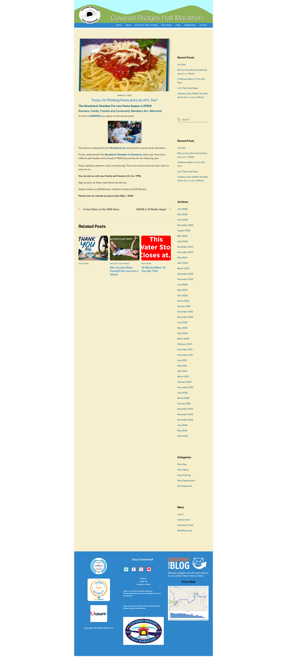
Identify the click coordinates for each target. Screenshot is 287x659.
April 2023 (182, 295)
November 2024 (185, 252)
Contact (203, 25)
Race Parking (184, 475)
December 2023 (185, 274)
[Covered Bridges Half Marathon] (89, 22)
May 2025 (182, 236)
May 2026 (182, 214)
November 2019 (185, 414)
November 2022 (185, 317)
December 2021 (185, 349)
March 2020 (183, 398)
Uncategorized (184, 486)
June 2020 (182, 392)
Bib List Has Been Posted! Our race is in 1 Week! (124, 271)
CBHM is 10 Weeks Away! (151, 209)
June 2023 (182, 284)
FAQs (178, 25)
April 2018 (182, 436)
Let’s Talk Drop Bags (187, 88)
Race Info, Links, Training (146, 25)
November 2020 (185, 387)
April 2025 (182, 241)
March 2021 (183, 376)
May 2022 (182, 328)
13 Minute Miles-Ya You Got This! (153, 269)
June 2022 (182, 322)
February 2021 (184, 382)
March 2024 (183, 268)
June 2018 (182, 425)
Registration (190, 25)
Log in (180, 514)
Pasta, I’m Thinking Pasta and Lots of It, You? (125, 100)
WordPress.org (184, 530)
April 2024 (182, 263)
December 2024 (185, 247)
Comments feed (185, 525)
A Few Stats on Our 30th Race (101, 209)
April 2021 (182, 371)
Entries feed (183, 519)
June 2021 (182, 360)
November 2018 (185, 420)
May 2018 (182, 430)
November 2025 (185, 225)
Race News (166, 25)
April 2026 (182, 220)
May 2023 (182, 290)
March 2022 (183, 338)
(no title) (181, 64)
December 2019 (185, 409)
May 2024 (182, 257)
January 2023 (184, 306)
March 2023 (183, 301)
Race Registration (186, 480)
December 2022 (185, 311)
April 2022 (182, 333)
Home (119, 25)
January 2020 (184, 403)
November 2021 (185, 355)
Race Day (114, 263)
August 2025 (183, 230)
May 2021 (182, 365)
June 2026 (182, 209)
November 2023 (185, 279)
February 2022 (184, 344)
